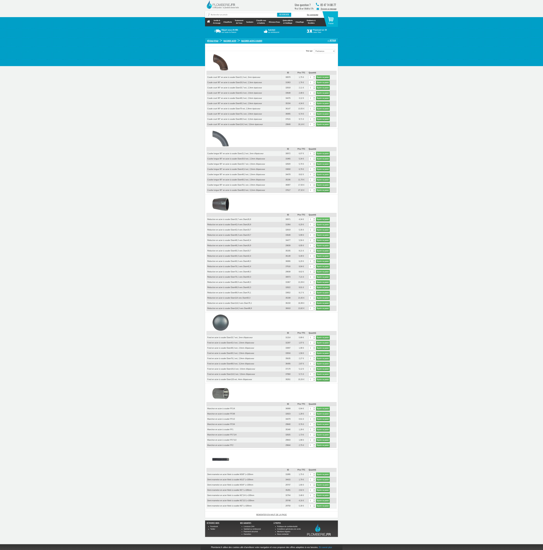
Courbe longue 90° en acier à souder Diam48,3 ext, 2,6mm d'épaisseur (236, 174)
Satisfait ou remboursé (252, 529)
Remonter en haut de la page (271, 515)
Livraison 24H (249, 526)
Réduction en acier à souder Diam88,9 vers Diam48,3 (229, 282)
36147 (287, 109)
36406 (287, 364)
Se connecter (312, 15)
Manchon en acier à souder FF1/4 (221, 408)
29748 (287, 500)
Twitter (212, 529)
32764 (287, 495)
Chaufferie (227, 22)
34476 (287, 98)
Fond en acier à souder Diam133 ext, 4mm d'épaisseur (229, 379)
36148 (287, 256)
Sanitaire (249, 22)
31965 (287, 159)
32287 (287, 343)
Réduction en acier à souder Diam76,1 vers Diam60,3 (229, 277)
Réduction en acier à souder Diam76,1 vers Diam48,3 (229, 272)
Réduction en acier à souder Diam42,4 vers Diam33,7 (229, 230)
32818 (287, 88)
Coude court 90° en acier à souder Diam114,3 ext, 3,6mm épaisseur (235, 124)
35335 (287, 251)
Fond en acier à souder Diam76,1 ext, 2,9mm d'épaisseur (230, 358)
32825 (287, 435)
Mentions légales (283, 532)
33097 (287, 348)
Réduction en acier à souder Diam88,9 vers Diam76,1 (229, 293)
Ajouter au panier (323, 77)
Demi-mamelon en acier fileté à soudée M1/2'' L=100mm (230, 480)
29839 (287, 245)
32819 (287, 230)
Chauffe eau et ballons (261, 22)
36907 (287, 185)
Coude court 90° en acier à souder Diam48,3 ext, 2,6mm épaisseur (234, 98)
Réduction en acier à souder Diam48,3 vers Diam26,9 (229, 245)
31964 (287, 224)
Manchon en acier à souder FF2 (220, 445)
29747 (287, 485)
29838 (287, 272)
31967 (287, 282)
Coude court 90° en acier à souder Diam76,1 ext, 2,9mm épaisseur (234, 114)
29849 (287, 124)
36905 (287, 114)
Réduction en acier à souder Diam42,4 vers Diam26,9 (229, 224)
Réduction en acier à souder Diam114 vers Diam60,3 (228, 298)
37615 (287, 119)
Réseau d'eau (274, 22)
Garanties (247, 534)
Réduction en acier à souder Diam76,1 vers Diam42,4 (229, 266)
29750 (287, 506)
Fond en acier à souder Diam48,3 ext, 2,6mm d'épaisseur (230, 348)
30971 (287, 219)
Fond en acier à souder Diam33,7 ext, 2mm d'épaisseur (230, 337)
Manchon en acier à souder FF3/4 (221, 424)
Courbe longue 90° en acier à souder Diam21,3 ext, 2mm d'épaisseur (235, 153)
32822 (287, 287)
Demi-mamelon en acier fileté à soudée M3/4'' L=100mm (230, 485)
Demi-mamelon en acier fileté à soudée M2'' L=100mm (229, 506)
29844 (287, 445)
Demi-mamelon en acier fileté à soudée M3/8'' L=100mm (230, 474)
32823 (287, 414)
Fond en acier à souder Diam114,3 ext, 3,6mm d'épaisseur (231, 374)
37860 (287, 374)
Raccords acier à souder (251, 41)
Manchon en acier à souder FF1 (220, 429)
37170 (287, 369)
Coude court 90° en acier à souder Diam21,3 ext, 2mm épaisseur (233, 77)
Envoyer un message (328, 9)
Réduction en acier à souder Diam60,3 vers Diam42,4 (229, 256)
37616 (287, 266)
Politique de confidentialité (287, 526)
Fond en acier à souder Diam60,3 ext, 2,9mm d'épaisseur (230, 353)
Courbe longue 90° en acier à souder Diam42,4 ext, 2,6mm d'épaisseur (236, 169)
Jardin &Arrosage (217, 22)
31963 (287, 82)
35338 (287, 298)
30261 (287, 379)
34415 (287, 480)
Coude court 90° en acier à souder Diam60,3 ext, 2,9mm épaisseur (234, 103)
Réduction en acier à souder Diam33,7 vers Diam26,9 (229, 219)
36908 (287, 408)
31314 (287, 337)
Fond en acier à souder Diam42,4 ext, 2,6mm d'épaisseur (230, 343)
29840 (287, 424)
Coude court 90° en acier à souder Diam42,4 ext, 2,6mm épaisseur (234, 93)
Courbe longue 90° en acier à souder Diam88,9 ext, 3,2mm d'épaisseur (236, 190)
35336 (287, 180)
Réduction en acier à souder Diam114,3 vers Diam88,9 (229, 308)
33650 (287, 169)
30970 (287, 77)
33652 (287, 293)
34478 (287, 174)
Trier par (310, 51)
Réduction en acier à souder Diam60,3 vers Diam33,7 (229, 251)
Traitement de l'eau (239, 22)
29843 (287, 440)
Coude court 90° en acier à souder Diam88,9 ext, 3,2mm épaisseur (234, 119)
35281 (287, 490)
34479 (287, 419)
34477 (287, 240)
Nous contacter (283, 534)
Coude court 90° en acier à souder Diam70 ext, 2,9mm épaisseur (233, 109)
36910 (287, 308)
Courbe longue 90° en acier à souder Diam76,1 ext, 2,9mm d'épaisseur (236, 185)
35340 (287, 429)
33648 (287, 93)
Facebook (214, 526)
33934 (287, 353)
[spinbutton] (312, 77)
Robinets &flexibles (311, 22)
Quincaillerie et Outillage (288, 22)
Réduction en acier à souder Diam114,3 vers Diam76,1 (229, 303)
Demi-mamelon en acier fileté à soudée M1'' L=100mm (229, 490)
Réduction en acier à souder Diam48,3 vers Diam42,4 (229, 240)
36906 (287, 261)
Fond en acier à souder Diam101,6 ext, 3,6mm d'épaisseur (231, 369)
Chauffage (300, 22)
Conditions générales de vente (289, 529)
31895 (287, 474)
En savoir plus (325, 547)
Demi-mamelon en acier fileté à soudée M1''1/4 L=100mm (230, 495)
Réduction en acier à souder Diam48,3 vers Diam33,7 (229, 235)
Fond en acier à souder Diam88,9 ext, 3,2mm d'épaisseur (230, 364)
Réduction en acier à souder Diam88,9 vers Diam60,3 (229, 287)
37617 (287, 190)
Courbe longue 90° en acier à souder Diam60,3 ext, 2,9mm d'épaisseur (236, 180)
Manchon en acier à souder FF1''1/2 (221, 440)
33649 (287, 235)
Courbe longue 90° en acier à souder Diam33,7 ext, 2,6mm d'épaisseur (236, 164)
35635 (287, 358)
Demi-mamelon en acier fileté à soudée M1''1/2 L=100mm (230, 500)
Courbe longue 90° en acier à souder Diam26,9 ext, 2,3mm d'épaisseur (236, 159)
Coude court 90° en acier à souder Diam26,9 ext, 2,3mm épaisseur (234, 82)
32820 (287, 164)
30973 (287, 277)
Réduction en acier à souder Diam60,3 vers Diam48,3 (229, 261)
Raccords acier (229, 41)
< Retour (331, 40)
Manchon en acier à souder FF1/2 (221, 419)
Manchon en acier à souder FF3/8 (221, 414)
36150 (287, 303)
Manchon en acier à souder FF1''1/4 (221, 435)
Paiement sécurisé (251, 532)
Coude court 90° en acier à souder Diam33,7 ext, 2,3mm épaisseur (234, 88)
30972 (287, 153)
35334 (287, 103)
